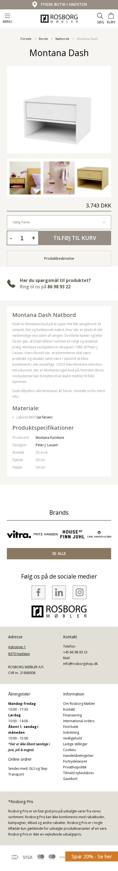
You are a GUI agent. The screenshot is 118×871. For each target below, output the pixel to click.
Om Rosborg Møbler (79, 703)
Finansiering (72, 715)
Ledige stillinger (75, 744)
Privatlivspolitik (74, 767)
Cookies (69, 749)
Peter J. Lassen (47, 445)
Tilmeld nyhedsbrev (78, 773)
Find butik (70, 726)
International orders (78, 721)
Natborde (62, 39)
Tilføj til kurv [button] (74, 238)
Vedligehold (72, 738)
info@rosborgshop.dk (80, 663)
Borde (43, 39)
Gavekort (70, 778)
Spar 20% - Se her (92, 856)
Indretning (71, 732)
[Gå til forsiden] (59, 18)
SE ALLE (59, 553)
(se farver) (44, 417)
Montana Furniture (50, 437)
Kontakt (69, 709)
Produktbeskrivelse (59, 258)
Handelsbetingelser (78, 755)
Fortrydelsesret (75, 761)
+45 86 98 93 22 (75, 652)
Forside (26, 39)
